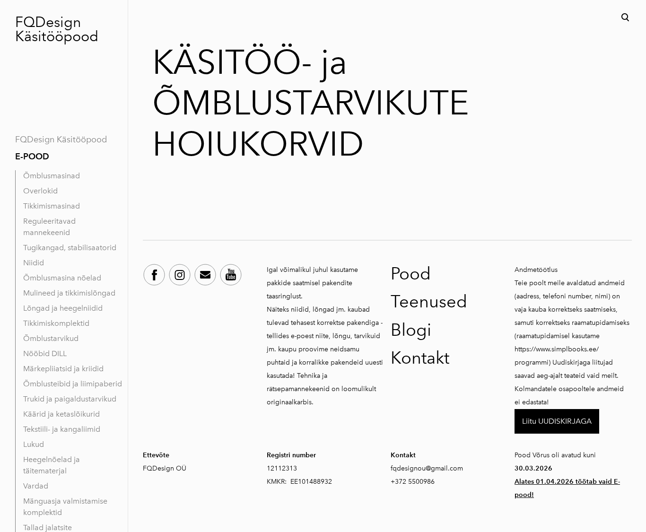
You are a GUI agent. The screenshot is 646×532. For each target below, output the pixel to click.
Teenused (429, 301)
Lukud (33, 444)
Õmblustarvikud (51, 338)
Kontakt (420, 358)
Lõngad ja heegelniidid (63, 308)
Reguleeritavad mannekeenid (49, 227)
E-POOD (32, 156)
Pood (411, 273)
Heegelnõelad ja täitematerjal (51, 465)
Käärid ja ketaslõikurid (61, 414)
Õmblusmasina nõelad (62, 277)
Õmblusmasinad (51, 175)
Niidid (33, 262)
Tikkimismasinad (51, 205)
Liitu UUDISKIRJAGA (557, 421)
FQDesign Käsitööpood (61, 139)
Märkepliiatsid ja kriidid (63, 368)
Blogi (411, 330)
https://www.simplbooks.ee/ (557, 349)
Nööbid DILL (45, 353)
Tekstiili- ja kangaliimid (61, 429)
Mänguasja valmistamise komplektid (65, 507)
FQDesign (48, 22)
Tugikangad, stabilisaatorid (69, 247)
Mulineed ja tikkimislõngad (69, 292)
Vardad (35, 485)
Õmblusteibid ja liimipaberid (72, 383)
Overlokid (40, 190)
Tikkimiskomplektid (56, 323)
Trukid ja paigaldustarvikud (69, 398)
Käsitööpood (56, 36)
